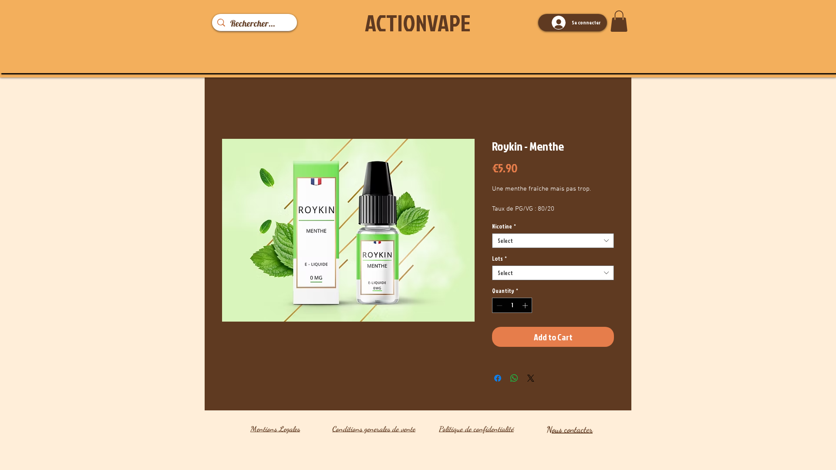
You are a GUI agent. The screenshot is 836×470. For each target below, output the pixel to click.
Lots (499, 258)
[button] (619, 21)
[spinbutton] (512, 305)
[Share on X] (531, 378)
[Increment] (526, 305)
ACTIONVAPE (418, 23)
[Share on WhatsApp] (514, 378)
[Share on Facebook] (497, 378)
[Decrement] (498, 305)
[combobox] (553, 240)
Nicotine (504, 226)
